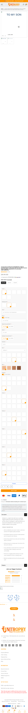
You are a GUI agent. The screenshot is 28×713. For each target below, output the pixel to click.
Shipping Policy (4, 657)
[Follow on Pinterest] (13, 645)
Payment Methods (5, 652)
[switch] (3, 317)
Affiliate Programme (5, 675)
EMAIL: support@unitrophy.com (7, 685)
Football (21, 501)
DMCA (2, 677)
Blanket (5, 499)
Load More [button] (14, 608)
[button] (4, 271)
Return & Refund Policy (5, 659)
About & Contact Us (5, 669)
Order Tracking (4, 654)
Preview (14, 483)
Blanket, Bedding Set (15, 501)
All (6, 501)
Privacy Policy (4, 671)
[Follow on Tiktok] (20, 645)
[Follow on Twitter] (6, 645)
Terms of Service (4, 673)
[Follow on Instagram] (9, 645)
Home (2, 8)
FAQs (2, 661)
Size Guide (9, 279)
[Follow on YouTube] (17, 645)
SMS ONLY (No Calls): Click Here (7, 688)
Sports (24, 501)
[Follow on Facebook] (2, 645)
